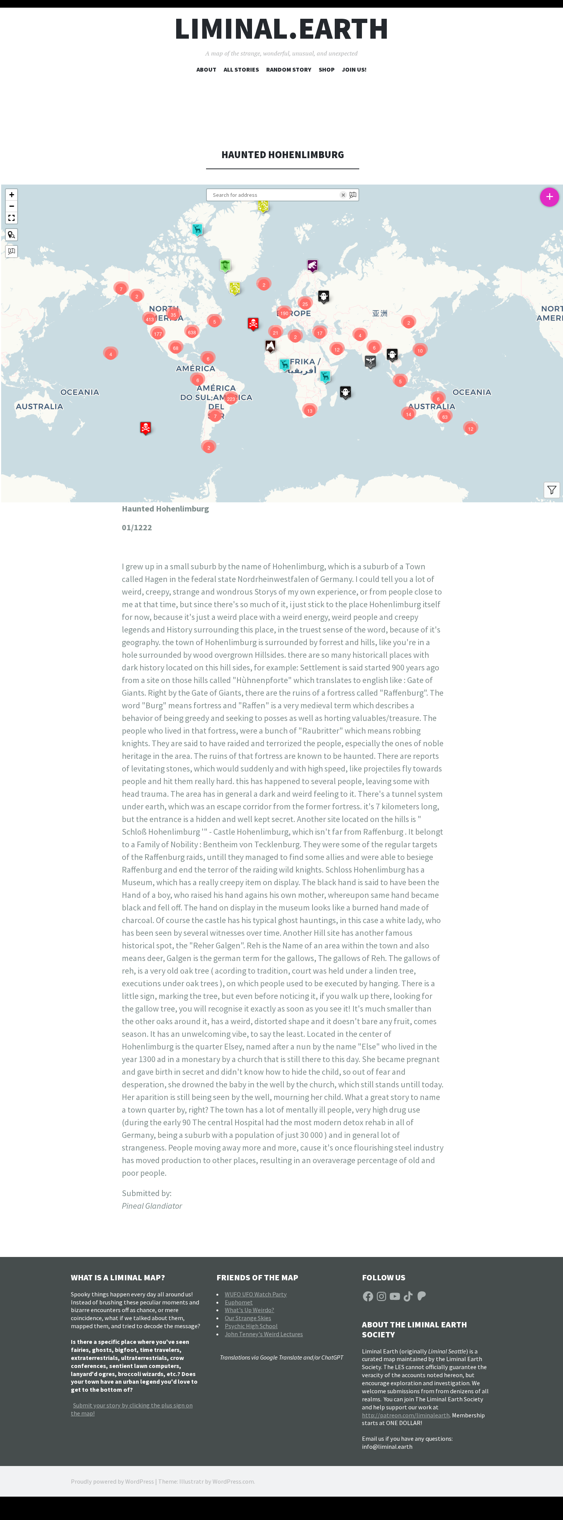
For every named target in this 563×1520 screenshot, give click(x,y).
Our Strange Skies (248, 1318)
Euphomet (239, 1302)
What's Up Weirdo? (249, 1310)
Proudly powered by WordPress (112, 1481)
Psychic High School (251, 1326)
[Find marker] (11, 234)
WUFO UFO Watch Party (256, 1294)
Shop (327, 69)
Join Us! (354, 69)
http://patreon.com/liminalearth (406, 1415)
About (206, 69)
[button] (263, 206)
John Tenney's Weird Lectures (264, 1334)
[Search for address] (11, 251)
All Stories (241, 69)
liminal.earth (281, 28)
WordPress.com (233, 1481)
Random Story (288, 69)
